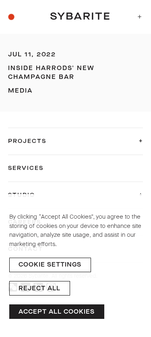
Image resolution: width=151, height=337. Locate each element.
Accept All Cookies (57, 312)
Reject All (39, 288)
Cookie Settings (50, 265)
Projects (27, 141)
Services (25, 168)
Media (20, 91)
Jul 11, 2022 (32, 54)
